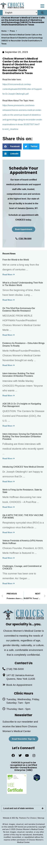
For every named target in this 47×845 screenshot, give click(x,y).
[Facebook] (13, 755)
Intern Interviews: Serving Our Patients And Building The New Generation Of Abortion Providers (22, 436)
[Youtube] (27, 755)
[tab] (23, 808)
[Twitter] (20, 755)
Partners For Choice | (28, 818)
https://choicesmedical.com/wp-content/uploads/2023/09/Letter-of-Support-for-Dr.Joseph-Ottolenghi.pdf (22, 89)
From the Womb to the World (15, 260)
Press (12, 31)
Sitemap (40, 818)
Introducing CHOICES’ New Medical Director (23, 467)
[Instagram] (34, 755)
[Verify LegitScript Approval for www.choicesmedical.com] (37, 780)
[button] (42, 12)
